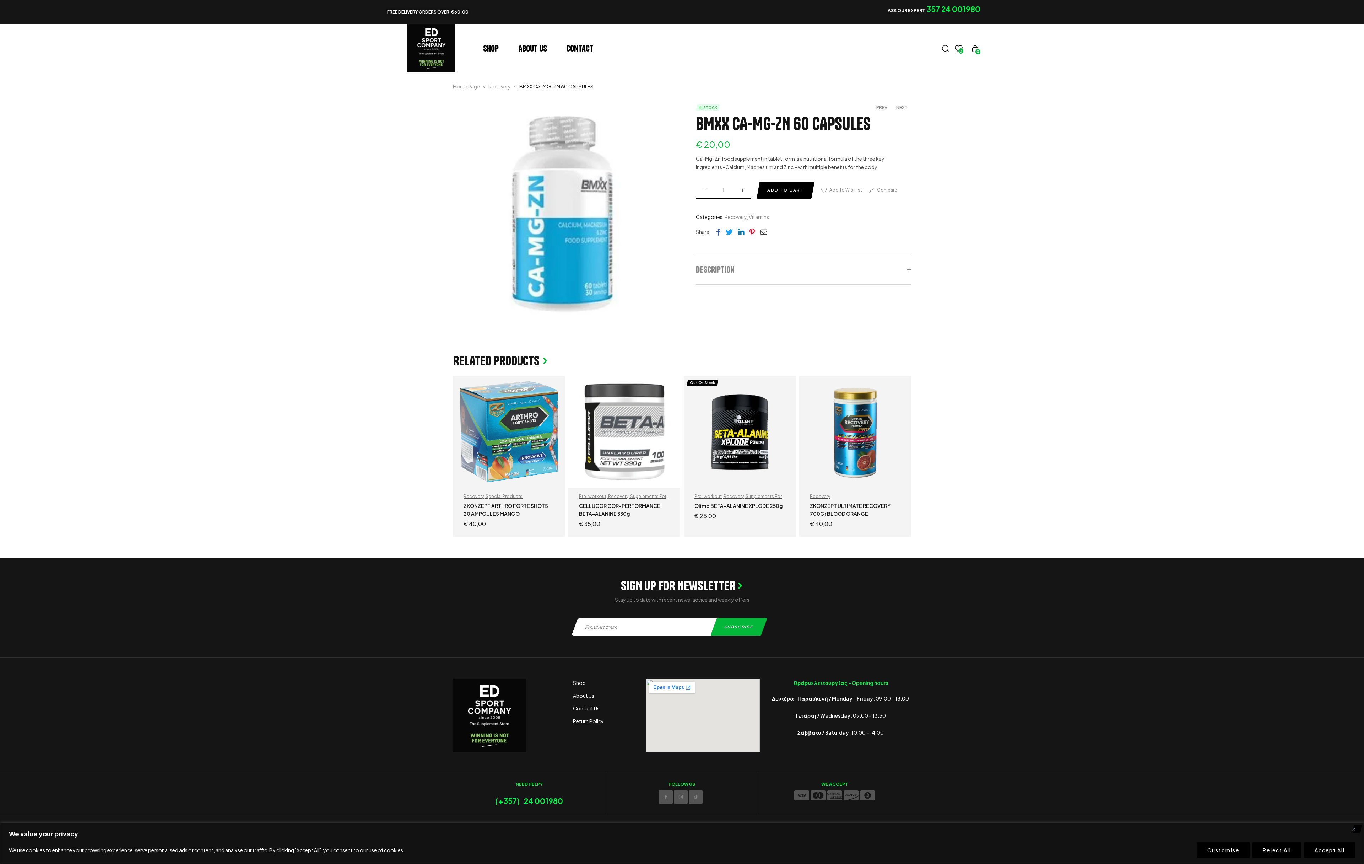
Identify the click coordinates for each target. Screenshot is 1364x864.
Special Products (504, 496)
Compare (887, 190)
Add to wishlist (845, 190)
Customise (1223, 850)
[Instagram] (681, 797)
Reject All (1277, 850)
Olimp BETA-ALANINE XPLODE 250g (738, 506)
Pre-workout (592, 496)
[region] (682, 843)
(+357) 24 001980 (529, 801)
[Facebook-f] (666, 797)
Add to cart (785, 190)
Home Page (466, 86)
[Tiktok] (696, 797)
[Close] (1356, 829)
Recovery (499, 86)
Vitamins (759, 217)
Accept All (1330, 850)
